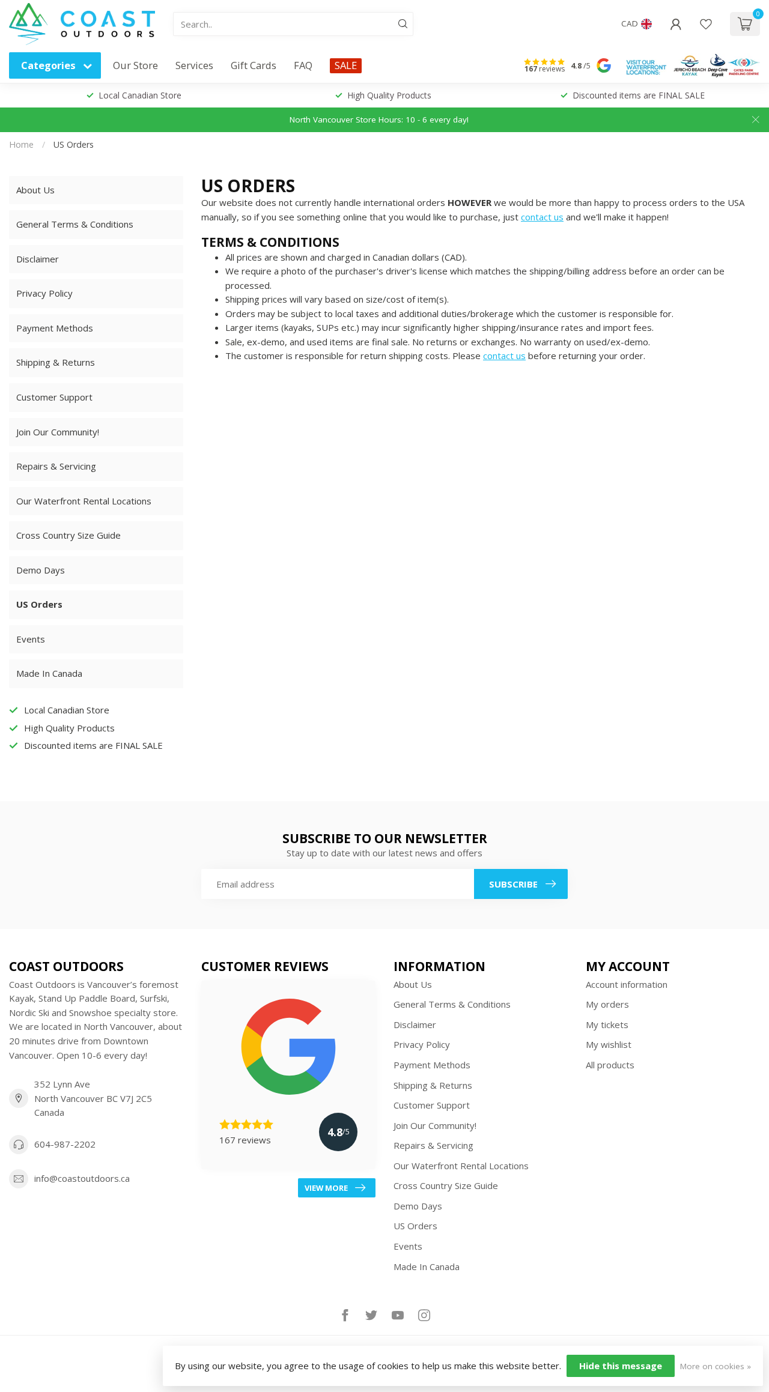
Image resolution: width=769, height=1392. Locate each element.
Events (30, 639)
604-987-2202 (65, 1144)
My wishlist (608, 1044)
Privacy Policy (44, 293)
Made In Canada (49, 673)
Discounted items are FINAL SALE (639, 95)
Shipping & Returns (55, 362)
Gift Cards (253, 65)
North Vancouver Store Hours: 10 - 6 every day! (379, 119)
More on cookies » (715, 1366)
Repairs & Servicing (56, 466)
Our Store (135, 65)
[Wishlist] (706, 24)
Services (194, 65)
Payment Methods (54, 328)
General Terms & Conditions (74, 224)
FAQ (303, 65)
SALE (346, 65)
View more (326, 1187)
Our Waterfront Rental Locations (83, 501)
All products (610, 1065)
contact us (542, 217)
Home (21, 144)
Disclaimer (37, 259)
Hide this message (620, 1366)
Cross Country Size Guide (68, 535)
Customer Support (54, 397)
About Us (35, 190)
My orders (607, 1004)
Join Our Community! (57, 432)
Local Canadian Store (140, 95)
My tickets (607, 1024)
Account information (626, 984)
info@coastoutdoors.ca (82, 1178)
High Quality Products (389, 95)
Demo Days (40, 570)
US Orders (73, 144)
